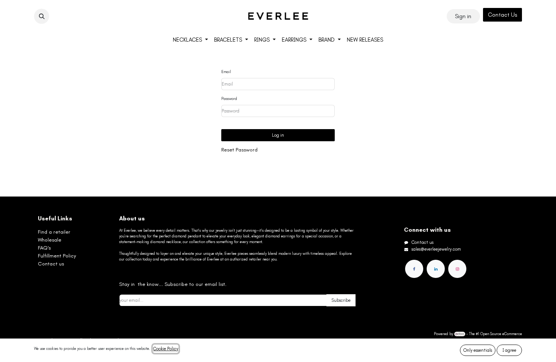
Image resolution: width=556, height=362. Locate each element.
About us (132, 218)
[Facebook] (414, 269)
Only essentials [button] (477, 350)
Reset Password (239, 150)
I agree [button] (509, 350)
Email (226, 72)
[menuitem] (190, 40)
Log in (278, 135)
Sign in (463, 16)
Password (229, 99)
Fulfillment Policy (57, 256)
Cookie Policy (165, 348)
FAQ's (44, 248)
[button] (41, 16)
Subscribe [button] (341, 300)
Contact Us (502, 14)
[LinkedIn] (436, 269)
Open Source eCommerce (501, 334)
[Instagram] (457, 269)
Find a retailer (54, 232)
